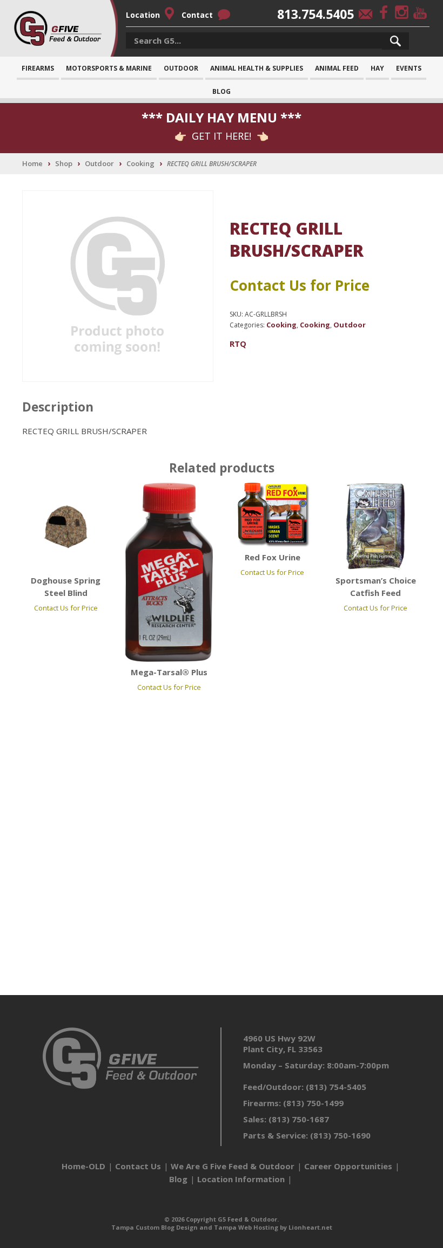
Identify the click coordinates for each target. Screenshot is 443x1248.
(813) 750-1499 (313, 1103)
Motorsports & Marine (109, 68)
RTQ (238, 343)
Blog (221, 91)
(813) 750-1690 (340, 1135)
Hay (377, 68)
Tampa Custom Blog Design (154, 1227)
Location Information (241, 1179)
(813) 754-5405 (336, 1086)
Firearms (38, 68)
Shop (63, 163)
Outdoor (181, 68)
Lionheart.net (310, 1227)
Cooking (140, 163)
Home (32, 163)
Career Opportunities (348, 1166)
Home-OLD (83, 1166)
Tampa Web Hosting (246, 1227)
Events (408, 68)
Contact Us (138, 1166)
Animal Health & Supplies (256, 68)
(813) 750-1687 (299, 1119)
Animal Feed (337, 68)
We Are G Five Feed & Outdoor (232, 1166)
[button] (395, 41)
